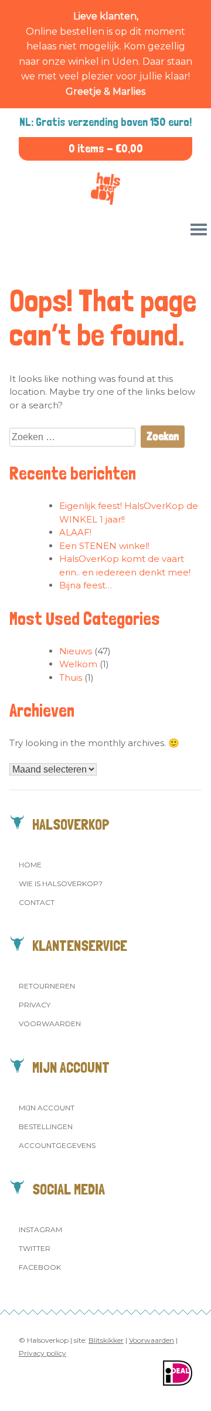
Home (30, 864)
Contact (37, 902)
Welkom (78, 664)
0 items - (106, 148)
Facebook (40, 1267)
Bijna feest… (85, 585)
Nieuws (75, 651)
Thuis (70, 677)
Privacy (34, 1004)
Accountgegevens (57, 1145)
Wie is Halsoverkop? (61, 883)
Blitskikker (106, 1340)
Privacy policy (42, 1353)
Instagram (40, 1229)
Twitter (34, 1248)
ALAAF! (75, 532)
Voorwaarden (50, 1023)
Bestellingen (46, 1126)
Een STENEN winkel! (104, 545)
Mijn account (46, 1107)
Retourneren (47, 985)
